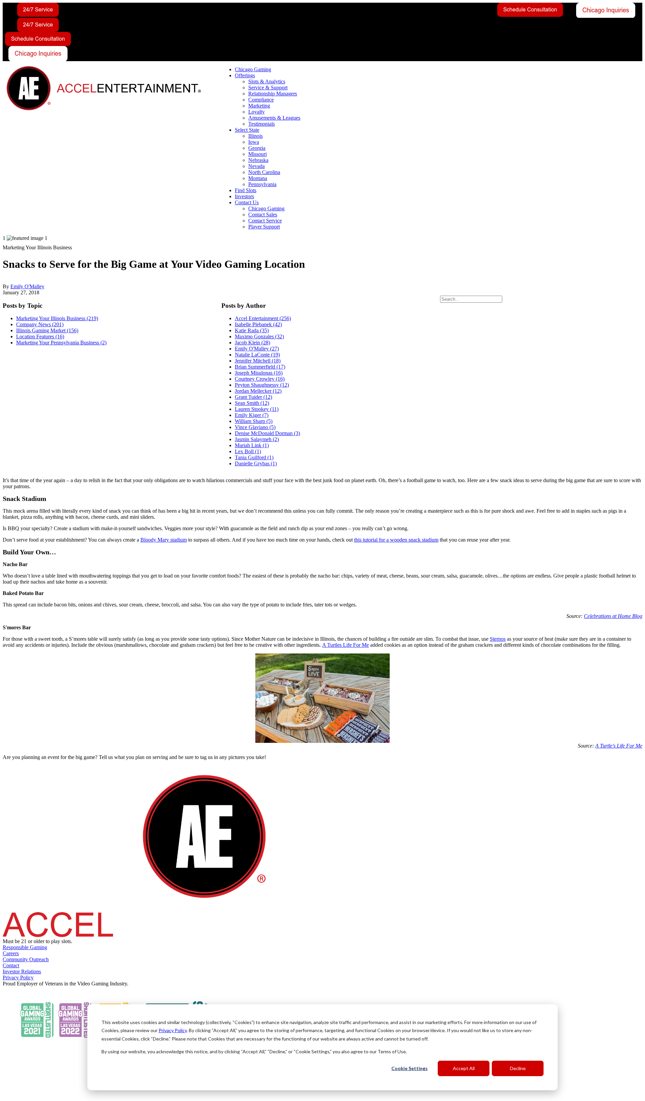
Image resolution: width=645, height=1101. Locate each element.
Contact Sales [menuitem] (262, 214)
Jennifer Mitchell (258, 361)
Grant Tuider (253, 397)
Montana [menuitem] (257, 178)
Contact (11, 965)
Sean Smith (252, 403)
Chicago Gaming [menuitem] (253, 69)
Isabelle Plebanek (258, 324)
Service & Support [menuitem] (268, 87)
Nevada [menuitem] (256, 166)
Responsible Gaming (25, 947)
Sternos (498, 639)
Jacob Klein (252, 342)
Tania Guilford (254, 457)
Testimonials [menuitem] (261, 124)
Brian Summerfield (260, 367)
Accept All (464, 1068)
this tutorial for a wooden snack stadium (396, 540)
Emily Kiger (251, 415)
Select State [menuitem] (247, 130)
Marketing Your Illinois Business (57, 318)
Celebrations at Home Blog (613, 616)
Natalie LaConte (257, 354)
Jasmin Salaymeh (257, 439)
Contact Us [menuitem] (247, 202)
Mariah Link (252, 445)
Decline (518, 1068)
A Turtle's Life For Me (618, 746)
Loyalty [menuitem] (256, 112)
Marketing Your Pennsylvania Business (61, 342)
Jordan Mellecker (258, 391)
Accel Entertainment (263, 318)
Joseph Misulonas (259, 373)
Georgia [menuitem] (256, 148)
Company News (39, 324)
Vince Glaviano (255, 427)
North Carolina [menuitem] (264, 172)
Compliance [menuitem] (261, 99)
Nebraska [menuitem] (258, 160)
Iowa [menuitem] (253, 142)
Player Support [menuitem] (264, 226)
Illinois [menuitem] (255, 136)
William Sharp (253, 421)
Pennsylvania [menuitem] (262, 184)
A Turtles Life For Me (345, 645)
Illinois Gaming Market (47, 330)
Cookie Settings (409, 1068)
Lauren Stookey (256, 409)
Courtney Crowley (260, 379)
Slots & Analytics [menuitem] (266, 81)
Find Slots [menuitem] (245, 190)
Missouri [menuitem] (257, 154)
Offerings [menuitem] (245, 75)
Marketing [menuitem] (259, 106)
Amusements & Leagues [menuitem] (274, 118)
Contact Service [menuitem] (265, 220)
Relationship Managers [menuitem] (272, 93)
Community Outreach (26, 959)
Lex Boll (248, 451)
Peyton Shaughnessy (262, 385)
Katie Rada (252, 330)
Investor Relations (22, 971)
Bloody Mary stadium (163, 540)
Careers (11, 953)
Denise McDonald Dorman (267, 433)
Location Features (40, 336)
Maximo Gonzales (259, 336)
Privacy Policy (173, 1030)
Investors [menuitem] (244, 196)
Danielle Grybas (256, 463)
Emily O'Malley (27, 286)
